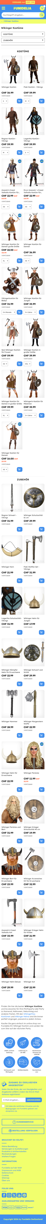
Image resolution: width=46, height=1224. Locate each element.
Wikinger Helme (22, 1016)
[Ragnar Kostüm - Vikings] (12, 121)
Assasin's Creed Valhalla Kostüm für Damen (10, 191)
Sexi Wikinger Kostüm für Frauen (11, 351)
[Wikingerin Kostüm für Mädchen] (34, 384)
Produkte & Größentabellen (14, 1151)
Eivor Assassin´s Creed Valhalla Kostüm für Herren (33, 191)
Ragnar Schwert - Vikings (9, 516)
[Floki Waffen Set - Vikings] (34, 549)
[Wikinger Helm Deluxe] (12, 964)
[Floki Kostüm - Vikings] (34, 69)
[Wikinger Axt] (34, 964)
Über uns (6, 1180)
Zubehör (8, 40)
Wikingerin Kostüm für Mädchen (33, 402)
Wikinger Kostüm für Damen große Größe (10, 245)
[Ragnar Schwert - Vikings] (12, 498)
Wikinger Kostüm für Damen (32, 245)
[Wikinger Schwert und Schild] (34, 652)
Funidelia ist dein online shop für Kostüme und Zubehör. (22, 8)
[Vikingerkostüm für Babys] (12, 281)
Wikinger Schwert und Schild (33, 671)
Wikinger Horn (8, 567)
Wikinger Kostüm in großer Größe (32, 351)
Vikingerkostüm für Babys (10, 299)
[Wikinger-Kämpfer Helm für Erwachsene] (12, 652)
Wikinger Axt (29, 982)
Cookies (5, 1175)
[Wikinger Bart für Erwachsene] (12, 861)
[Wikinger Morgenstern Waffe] (34, 704)
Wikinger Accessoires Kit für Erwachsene (33, 879)
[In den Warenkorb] (19, 101)
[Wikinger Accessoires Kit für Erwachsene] (34, 861)
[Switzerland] (4, 1195)
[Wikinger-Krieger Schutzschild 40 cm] (34, 810)
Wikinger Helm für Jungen (31, 619)
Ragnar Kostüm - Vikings (9, 139)
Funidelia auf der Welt (12, 1168)
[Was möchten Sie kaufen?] (3, 8)
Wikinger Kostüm (9, 87)
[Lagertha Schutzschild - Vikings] (12, 601)
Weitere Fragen (9, 1156)
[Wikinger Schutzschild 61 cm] (34, 498)
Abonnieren (33, 1100)
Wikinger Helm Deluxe (11, 982)
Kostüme (8, 34)
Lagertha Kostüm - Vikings (32, 139)
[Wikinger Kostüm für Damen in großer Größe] (12, 384)
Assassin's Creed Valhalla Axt (9, 931)
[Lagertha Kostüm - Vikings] (34, 121)
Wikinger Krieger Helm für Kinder (33, 931)
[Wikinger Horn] (12, 549)
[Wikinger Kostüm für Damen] (34, 227)
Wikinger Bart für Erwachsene (9, 879)
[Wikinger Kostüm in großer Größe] (34, 332)
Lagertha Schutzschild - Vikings (12, 619)
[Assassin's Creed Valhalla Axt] (12, 913)
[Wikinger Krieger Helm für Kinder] (34, 913)
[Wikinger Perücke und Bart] (12, 810)
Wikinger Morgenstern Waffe (33, 722)
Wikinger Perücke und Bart (11, 828)
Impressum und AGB (11, 1170)
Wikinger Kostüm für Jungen (32, 299)
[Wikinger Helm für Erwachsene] (12, 755)
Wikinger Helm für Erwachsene (9, 774)
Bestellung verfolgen (25, 1130)
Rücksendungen (9, 1154)
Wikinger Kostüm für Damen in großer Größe (12, 402)
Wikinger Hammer (9, 721)
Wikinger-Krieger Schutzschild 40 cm (32, 828)
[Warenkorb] (42, 8)
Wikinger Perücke (31, 773)
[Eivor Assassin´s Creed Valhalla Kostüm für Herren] (34, 173)
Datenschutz (7, 1173)
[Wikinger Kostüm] (12, 69)
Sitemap (5, 1178)
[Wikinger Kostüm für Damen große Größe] (12, 227)
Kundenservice (24, 1122)
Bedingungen (11, 1109)
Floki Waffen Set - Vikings (31, 568)
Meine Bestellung (9, 1146)
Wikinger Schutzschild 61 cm (33, 516)
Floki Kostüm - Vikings (33, 87)
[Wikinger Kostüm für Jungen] (34, 281)
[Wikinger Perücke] (34, 755)
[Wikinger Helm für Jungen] (34, 601)
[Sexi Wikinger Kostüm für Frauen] (12, 332)
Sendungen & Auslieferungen (15, 1149)
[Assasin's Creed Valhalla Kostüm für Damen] (12, 173)
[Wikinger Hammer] (12, 704)
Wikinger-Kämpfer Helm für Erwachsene (11, 671)
